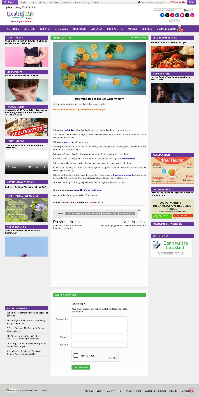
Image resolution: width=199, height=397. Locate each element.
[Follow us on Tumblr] (187, 14)
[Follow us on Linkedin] (177, 14)
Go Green (146, 29)
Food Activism (15, 106)
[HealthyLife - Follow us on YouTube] (182, 14)
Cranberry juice (73, 213)
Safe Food (29, 29)
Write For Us (161, 235)
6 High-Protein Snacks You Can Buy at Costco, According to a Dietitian (24, 352)
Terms (138, 391)
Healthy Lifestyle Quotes (23, 195)
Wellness (96, 29)
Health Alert (15, 37)
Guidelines (149, 391)
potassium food (110, 213)
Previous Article (67, 221)
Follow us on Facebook (167, 223)
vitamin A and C (127, 213)
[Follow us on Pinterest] (172, 14)
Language (152, 2)
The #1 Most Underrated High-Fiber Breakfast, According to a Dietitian (23, 337)
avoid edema (128, 158)
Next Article (133, 221)
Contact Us (187, 391)
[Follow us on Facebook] (162, 14)
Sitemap (162, 391)
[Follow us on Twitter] (167, 14)
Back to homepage (138, 37)
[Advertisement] (95, 16)
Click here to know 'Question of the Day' (25, 186)
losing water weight (91, 213)
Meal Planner (161, 154)
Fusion (42, 2)
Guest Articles (16, 227)
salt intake (70, 130)
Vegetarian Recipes (165, 37)
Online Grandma (166, 29)
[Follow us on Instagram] (192, 14)
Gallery (110, 391)
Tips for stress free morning (68, 225)
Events (96, 2)
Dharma (78, 2)
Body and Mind (161, 73)
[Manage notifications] (191, 390)
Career (100, 391)
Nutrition (13, 29)
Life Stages (61, 29)
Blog (87, 2)
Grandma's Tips (62, 37)
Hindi (32, 2)
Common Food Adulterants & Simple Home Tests (24, 146)
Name (64, 337)
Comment (62, 319)
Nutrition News (17, 308)
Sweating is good (122, 175)
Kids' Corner (15, 72)
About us (89, 391)
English (23, 2)
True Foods (79, 29)
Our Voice (54, 2)
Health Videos (15, 141)
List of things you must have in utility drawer (122, 225)
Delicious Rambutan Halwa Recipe (168, 42)
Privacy (128, 391)
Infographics (161, 189)
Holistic (45, 29)
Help (119, 391)
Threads (66, 2)
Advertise (174, 391)
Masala (132, 29)
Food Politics (115, 29)
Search (187, 10)
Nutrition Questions (20, 182)
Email (64, 345)
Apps (191, 2)
